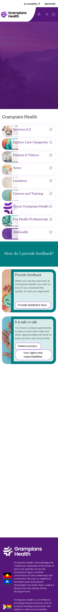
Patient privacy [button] (27, 346)
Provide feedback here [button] (32, 305)
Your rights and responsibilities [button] (32, 355)
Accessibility (32, 4)
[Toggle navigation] (53, 14)
